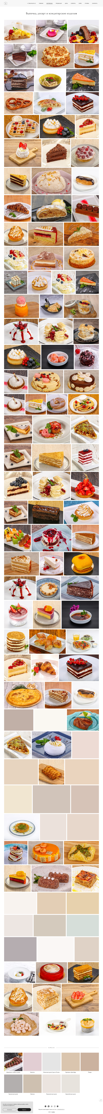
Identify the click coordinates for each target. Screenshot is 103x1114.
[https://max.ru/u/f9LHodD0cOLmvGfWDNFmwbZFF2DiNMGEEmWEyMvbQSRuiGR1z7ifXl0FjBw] (48, 1106)
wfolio (53, 1112)
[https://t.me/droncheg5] (45, 1106)
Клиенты (73, 3)
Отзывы (87, 3)
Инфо (80, 3)
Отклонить (9, 1109)
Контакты (94, 3)
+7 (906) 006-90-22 (31, 3)
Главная (41, 3)
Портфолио (49, 3)
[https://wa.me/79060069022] (51, 1106)
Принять (24, 1109)
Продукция (59, 3)
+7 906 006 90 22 (60, 1109)
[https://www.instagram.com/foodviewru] (54, 1106)
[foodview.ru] (5, 3)
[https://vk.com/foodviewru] (57, 1106)
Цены (66, 3)
